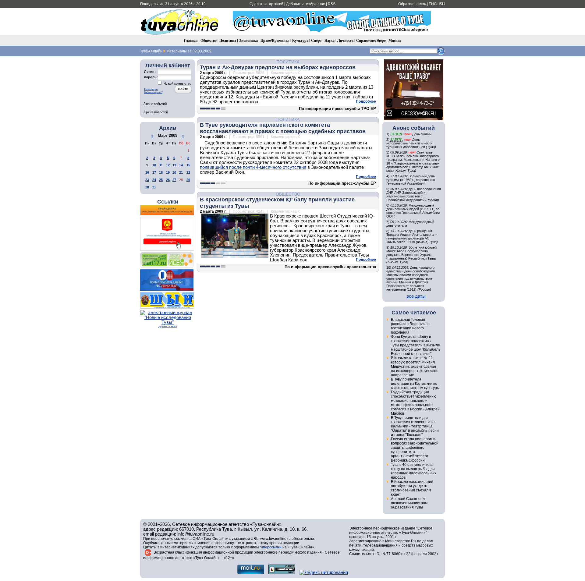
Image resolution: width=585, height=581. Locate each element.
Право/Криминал (275, 40)
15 (188, 165)
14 (181, 165)
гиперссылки (271, 547)
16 (147, 172)
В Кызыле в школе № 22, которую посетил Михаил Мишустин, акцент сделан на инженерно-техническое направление (414, 366)
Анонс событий (155, 103)
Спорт (316, 40)
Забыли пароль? (153, 92)
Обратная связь (412, 4)
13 (174, 165)
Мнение (394, 40)
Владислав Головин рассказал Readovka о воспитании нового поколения (410, 326)
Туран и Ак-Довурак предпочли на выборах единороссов (278, 67)
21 (181, 172)
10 (154, 165)
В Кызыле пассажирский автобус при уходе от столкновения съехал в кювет (412, 488)
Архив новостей (155, 111)
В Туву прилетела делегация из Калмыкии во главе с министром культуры (415, 383)
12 (168, 165)
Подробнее (366, 101)
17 (154, 172)
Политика (227, 40)
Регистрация (151, 89)
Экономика (248, 40)
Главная (191, 40)
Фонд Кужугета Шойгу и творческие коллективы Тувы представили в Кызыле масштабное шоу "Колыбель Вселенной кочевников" (415, 345)
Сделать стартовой (266, 4)
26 (168, 180)
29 (188, 180)
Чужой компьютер (177, 83)
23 (147, 180)
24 (154, 180)
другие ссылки (167, 326)
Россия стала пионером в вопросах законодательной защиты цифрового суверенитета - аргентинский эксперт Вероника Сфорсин (414, 449)
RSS (331, 4)
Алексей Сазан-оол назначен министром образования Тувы (409, 503)
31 (154, 187)
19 (168, 172)
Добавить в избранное (305, 4)
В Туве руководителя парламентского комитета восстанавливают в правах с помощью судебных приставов (283, 128)
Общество (208, 40)
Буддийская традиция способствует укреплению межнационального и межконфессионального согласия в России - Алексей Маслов (415, 403)
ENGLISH (437, 4)
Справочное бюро (371, 40)
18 (161, 172)
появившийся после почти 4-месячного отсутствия (253, 167)
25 (161, 180)
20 (174, 172)
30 (147, 187)
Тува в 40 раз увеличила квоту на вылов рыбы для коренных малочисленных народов (413, 471)
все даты (416, 296)
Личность (345, 40)
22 (188, 172)
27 (174, 180)
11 (161, 165)
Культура (300, 40)
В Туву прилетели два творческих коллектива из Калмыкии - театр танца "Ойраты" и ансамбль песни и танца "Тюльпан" (415, 426)
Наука (329, 40)
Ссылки (167, 202)
